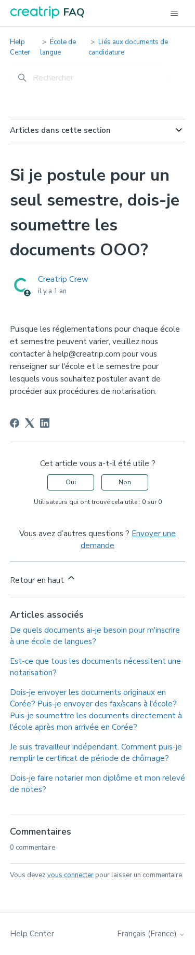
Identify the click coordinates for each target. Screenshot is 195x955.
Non (125, 482)
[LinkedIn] (44, 423)
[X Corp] (29, 423)
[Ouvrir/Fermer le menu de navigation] (174, 13)
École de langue (58, 47)
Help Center (20, 47)
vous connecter (70, 875)
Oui (71, 482)
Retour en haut (38, 580)
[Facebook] (14, 423)
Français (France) (148, 934)
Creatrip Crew (63, 279)
